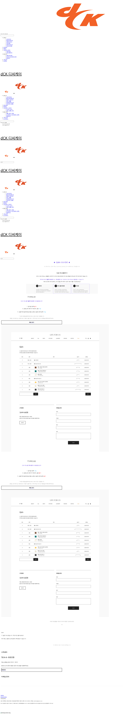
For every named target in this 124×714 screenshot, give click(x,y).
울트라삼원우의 (9, 40)
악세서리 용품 (9, 46)
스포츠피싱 (8, 39)
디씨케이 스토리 (6, 50)
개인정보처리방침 (4, 697)
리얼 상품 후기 (9, 52)
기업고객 (5, 59)
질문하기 (8, 58)
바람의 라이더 (9, 41)
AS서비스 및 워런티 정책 (11, 56)
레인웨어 (5, 47)
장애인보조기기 (9, 44)
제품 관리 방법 (9, 55)
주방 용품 (8, 43)
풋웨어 (4, 48)
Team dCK (8, 51)
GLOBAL (5, 61)
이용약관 (2, 695)
